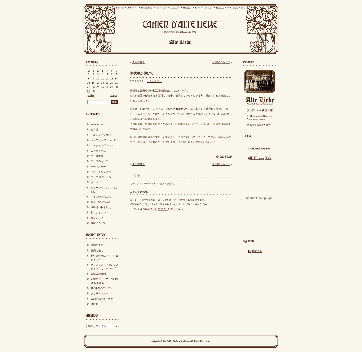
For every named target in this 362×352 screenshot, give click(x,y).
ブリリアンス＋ (99, 293)
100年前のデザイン (102, 288)
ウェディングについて (103, 140)
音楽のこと (97, 217)
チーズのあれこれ (101, 161)
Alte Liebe (259, 101)
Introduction (97, 124)
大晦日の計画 (98, 273)
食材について (98, 223)
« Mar (91, 95)
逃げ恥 (94, 304)
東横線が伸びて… (143, 73)
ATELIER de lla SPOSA (259, 159)
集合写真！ (138, 62)
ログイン (163, 209)
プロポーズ (97, 182)
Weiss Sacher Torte (102, 298)
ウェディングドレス (102, 145)
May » (113, 95)
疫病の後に (97, 250)
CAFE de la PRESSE (259, 148)
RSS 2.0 (257, 251)
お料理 (94, 129)
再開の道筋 (97, 245)
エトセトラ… (154, 81)
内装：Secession (100, 202)
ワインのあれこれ (101, 196)
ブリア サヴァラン (101, 177)
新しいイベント (99, 212)
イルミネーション (101, 134)
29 (88, 91)
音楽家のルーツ (221, 62)
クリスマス (97, 156)
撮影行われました (101, 207)
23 (93, 87)
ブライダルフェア (101, 171)
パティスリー (98, 166)
